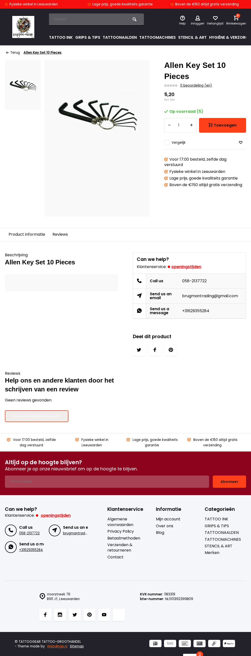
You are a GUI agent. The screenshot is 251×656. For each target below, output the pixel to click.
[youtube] (104, 615)
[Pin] (199, 644)
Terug (15, 52)
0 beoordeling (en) (196, 85)
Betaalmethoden (123, 538)
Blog (160, 532)
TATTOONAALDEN (120, 37)
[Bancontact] (185, 644)
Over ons (164, 526)
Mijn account (168, 519)
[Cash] (214, 644)
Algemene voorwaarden (120, 521)
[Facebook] (45, 615)
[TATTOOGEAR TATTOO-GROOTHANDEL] (23, 27)
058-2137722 (194, 281)
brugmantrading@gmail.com (210, 296)
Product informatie (27, 234)
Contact (115, 557)
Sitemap (77, 646)
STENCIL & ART (192, 37)
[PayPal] (229, 644)
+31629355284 (195, 311)
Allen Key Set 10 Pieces (43, 52)
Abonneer (229, 481)
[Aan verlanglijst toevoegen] (240, 142)
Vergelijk (179, 142)
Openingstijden (186, 267)
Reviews (60, 234)
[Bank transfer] (170, 644)
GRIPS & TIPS (87, 37)
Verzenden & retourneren (119, 547)
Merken (212, 552)
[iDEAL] (155, 644)
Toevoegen (225, 125)
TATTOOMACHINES (157, 37)
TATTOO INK (61, 37)
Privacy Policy (120, 531)
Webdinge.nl (57, 646)
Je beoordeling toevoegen (37, 415)
